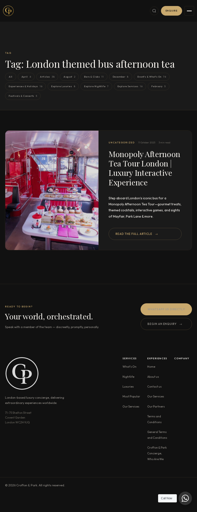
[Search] (154, 10)
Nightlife (128, 376)
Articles (47, 77)
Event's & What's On (151, 77)
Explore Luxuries (63, 86)
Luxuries (128, 386)
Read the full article (137, 234)
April (26, 77)
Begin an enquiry (165, 324)
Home (151, 366)
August (69, 77)
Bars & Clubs (94, 77)
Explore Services (130, 86)
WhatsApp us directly (166, 309)
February (158, 86)
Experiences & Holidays (25, 86)
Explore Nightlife (96, 86)
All (10, 76)
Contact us (154, 386)
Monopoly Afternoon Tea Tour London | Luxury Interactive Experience (144, 168)
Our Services (131, 406)
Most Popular (131, 396)
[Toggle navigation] (189, 11)
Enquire (172, 10)
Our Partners (156, 406)
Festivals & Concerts (23, 96)
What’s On (129, 366)
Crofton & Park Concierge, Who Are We (157, 453)
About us (153, 376)
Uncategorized (122, 142)
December (121, 77)
